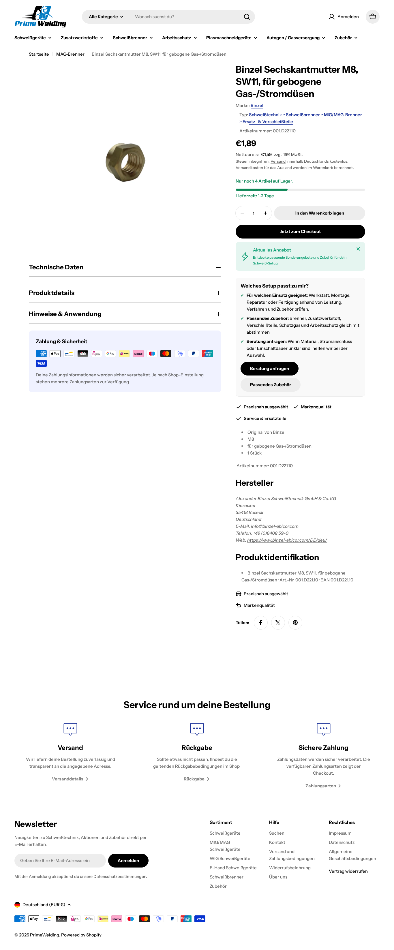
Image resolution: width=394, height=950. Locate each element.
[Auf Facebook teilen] (261, 623)
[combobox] (168, 17)
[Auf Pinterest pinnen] (295, 623)
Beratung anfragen (269, 368)
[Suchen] (246, 16)
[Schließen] (358, 248)
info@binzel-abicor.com (275, 526)
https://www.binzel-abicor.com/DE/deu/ (287, 540)
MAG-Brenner (70, 54)
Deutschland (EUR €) (43, 904)
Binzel (257, 105)
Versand (278, 161)
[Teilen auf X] (278, 623)
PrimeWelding (44, 935)
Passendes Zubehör (270, 384)
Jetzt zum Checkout (300, 231)
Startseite (39, 54)
